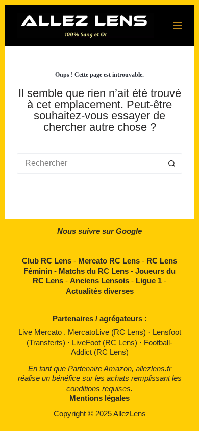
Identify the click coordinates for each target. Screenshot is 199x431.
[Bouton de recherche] (172, 163)
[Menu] (177, 25)
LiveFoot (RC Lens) (105, 342)
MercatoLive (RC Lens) (108, 332)
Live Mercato (41, 332)
